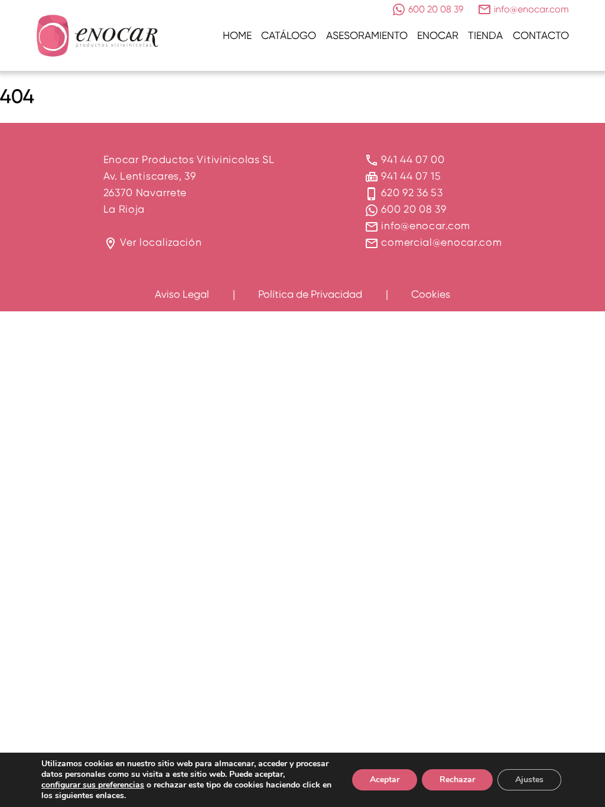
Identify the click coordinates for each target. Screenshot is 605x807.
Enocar (437, 35)
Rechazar (457, 779)
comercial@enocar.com (441, 242)
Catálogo (288, 35)
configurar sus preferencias (92, 785)
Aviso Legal (182, 294)
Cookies (430, 294)
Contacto (541, 35)
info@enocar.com (425, 225)
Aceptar (384, 779)
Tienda (485, 35)
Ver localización (160, 242)
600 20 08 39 (413, 209)
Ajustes (529, 779)
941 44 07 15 (411, 176)
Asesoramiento (367, 35)
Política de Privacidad (310, 294)
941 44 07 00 (412, 159)
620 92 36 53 (412, 192)
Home (237, 35)
